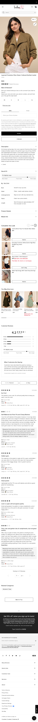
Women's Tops (7, 589)
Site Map (4, 711)
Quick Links (5, 668)
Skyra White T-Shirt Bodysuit (19, 256)
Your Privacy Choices (7, 706)
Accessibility (5, 708)
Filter (29, 383)
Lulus (2, 77)
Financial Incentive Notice (20, 125)
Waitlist (19, 133)
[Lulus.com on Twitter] (12, 655)
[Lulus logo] (19, 7)
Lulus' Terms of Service (24, 123)
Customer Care (6, 673)
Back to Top (19, 599)
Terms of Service (10, 620)
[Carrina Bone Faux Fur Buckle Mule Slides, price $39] (6, 234)
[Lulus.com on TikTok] (20, 655)
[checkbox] (19, 337)
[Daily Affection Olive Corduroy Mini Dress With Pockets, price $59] (6, 299)
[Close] (36, 706)
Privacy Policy (8, 125)
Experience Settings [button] (6, 703)
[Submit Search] (35, 12)
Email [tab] (27, 110)
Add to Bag (24, 267)
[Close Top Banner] (36, 2)
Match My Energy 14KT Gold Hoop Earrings (23, 270)
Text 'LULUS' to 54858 (19, 629)
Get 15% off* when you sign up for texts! (19, 616)
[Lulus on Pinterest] (6, 655)
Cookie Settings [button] (5, 700)
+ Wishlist (19, 139)
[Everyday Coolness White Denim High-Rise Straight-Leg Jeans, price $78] (6, 248)
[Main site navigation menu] (3, 7)
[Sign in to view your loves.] (32, 7)
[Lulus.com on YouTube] (16, 655)
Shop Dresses (6, 662)
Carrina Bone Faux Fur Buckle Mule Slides (23, 228)
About (3, 684)
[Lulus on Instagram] (3, 655)
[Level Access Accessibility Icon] (34, 655)
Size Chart (6, 183)
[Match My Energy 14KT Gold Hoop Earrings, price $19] (6, 276)
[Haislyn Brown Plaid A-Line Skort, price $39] (18, 299)
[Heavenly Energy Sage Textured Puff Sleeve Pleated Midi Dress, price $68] (29, 299)
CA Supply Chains (6, 698)
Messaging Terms (18, 620)
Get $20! (36, 710)
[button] (34, 19)
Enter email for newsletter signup (10, 640)
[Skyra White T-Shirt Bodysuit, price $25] (6, 262)
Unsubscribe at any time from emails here (10, 647)
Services (4, 679)
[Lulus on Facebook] (9, 655)
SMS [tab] (10, 110)
